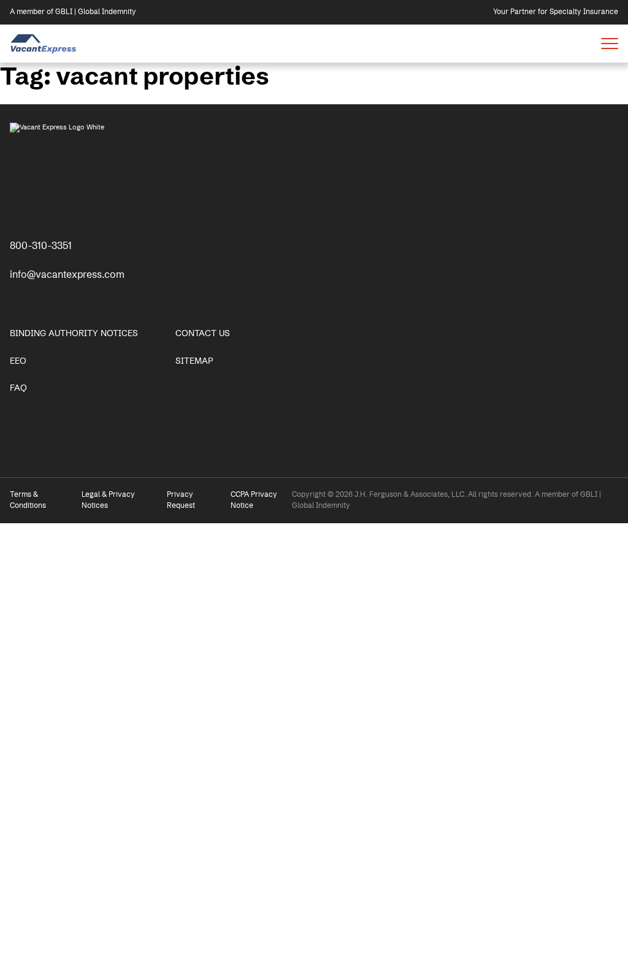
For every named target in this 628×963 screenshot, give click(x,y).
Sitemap (194, 361)
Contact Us (202, 333)
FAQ (18, 388)
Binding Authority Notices (74, 333)
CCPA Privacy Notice (254, 499)
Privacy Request (181, 499)
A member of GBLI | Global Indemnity (73, 11)
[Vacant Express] (43, 43)
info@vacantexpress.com (67, 275)
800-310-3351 (41, 246)
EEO (18, 361)
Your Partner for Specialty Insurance (555, 11)
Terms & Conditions (28, 499)
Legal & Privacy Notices (108, 499)
